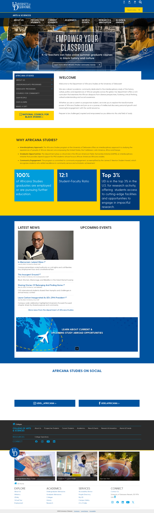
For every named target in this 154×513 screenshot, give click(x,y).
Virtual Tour (18, 500)
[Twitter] (133, 503)
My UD (81, 497)
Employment (18, 503)
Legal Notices (84, 511)
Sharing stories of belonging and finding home (40, 285)
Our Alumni (21, 102)
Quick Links (131, 10)
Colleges (50, 497)
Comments (76, 511)
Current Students (52, 21)
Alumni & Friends (120, 21)
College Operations (41, 437)
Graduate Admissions (54, 494)
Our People (21, 98)
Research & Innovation (105, 21)
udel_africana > (46, 403)
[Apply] (129, 2)
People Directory (85, 494)
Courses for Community (28, 93)
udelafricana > (110, 403)
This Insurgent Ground (28, 274)
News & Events (86, 21)
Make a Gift (21, 106)
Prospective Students (37, 21)
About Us (19, 20)
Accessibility (93, 511)
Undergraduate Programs (28, 84)
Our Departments (51, 25)
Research (50, 503)
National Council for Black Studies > (35, 115)
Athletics (17, 494)
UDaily (16, 497)
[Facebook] (117, 503)
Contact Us (115, 491)
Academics (70, 20)
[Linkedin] (122, 503)
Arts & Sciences (22, 15)
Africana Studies (62, 25)
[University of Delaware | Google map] (115, 497)
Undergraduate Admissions (56, 491)
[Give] (135, 2)
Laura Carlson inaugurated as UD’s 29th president (41, 297)
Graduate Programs (26, 89)
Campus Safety (84, 500)
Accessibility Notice (85, 491)
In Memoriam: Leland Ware (30, 262)
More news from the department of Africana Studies (51, 310)
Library (49, 500)
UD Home (15, 25)
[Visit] (124, 2)
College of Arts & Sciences (28, 25)
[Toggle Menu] (52, 80)
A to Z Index (83, 503)
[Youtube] (127, 503)
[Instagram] (112, 503)
